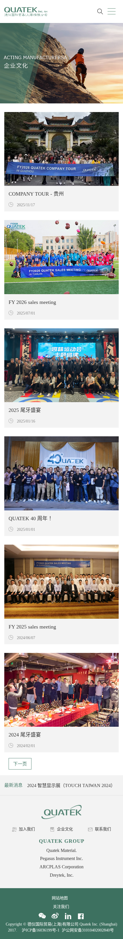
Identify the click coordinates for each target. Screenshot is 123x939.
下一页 (20, 763)
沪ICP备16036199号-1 (40, 930)
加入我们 (26, 829)
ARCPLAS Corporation (61, 866)
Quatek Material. (61, 850)
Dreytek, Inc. (62, 875)
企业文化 (64, 829)
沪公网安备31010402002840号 (88, 930)
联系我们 (102, 829)
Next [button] (113, 785)
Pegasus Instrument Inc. (61, 858)
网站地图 (61, 898)
